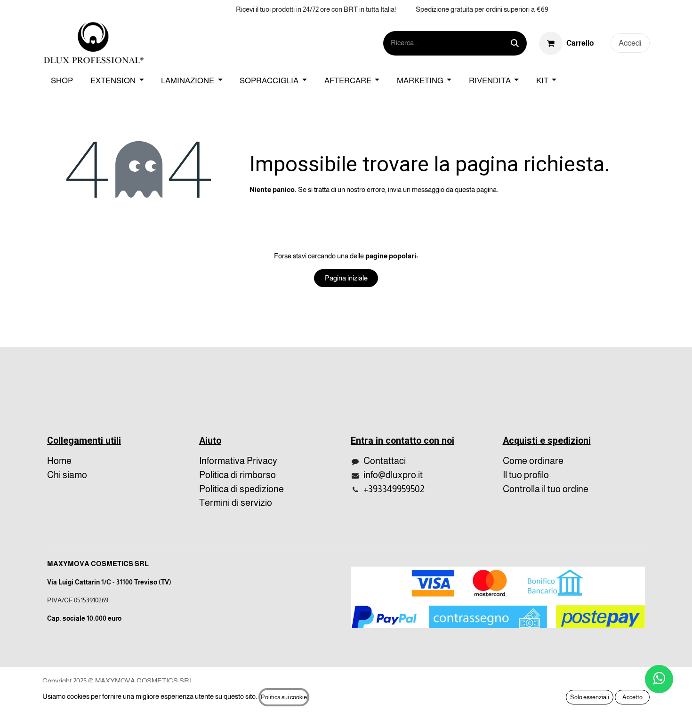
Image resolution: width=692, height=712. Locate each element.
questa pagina (476, 189)
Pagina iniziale (346, 278)
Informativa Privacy (238, 461)
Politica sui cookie (284, 697)
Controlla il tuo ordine (545, 489)
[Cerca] (515, 43)
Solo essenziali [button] (589, 697)
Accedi (630, 43)
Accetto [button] (632, 697)
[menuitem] (62, 81)
